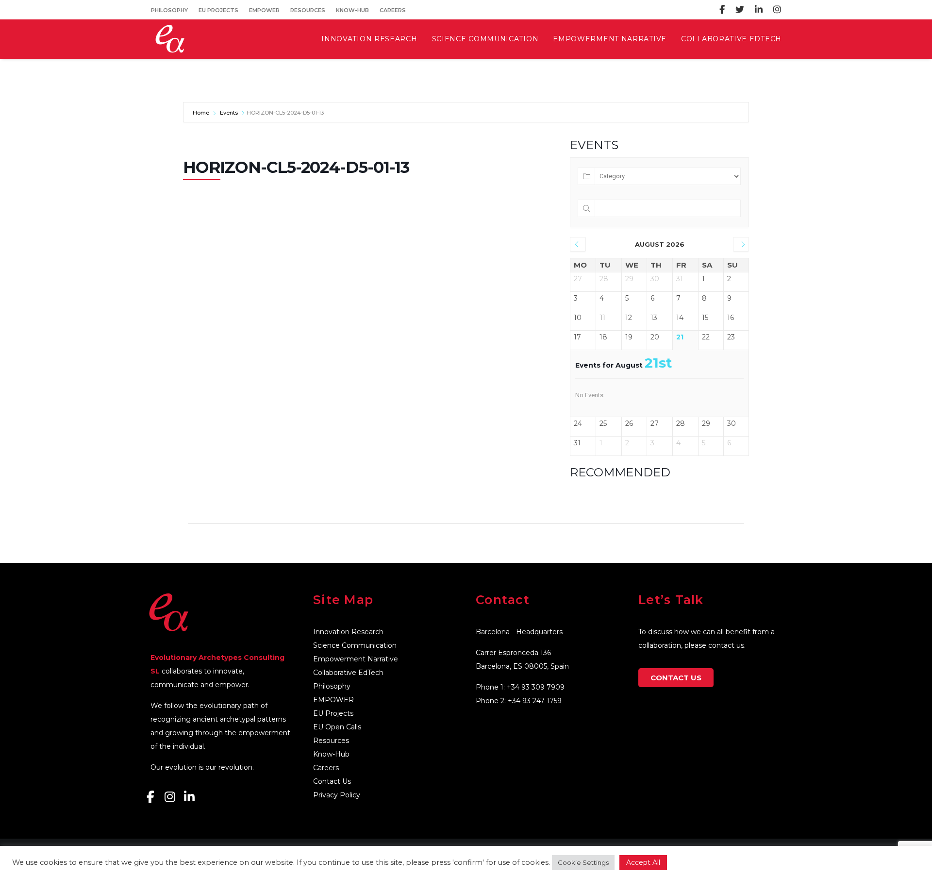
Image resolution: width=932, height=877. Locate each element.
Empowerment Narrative (355, 659)
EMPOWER (264, 10)
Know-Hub (352, 10)
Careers (393, 10)
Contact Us (332, 781)
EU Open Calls (337, 727)
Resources (307, 10)
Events (229, 112)
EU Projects (218, 10)
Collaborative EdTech (348, 672)
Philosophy (169, 10)
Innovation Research (348, 631)
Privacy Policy (336, 795)
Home (202, 112)
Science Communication (355, 645)
